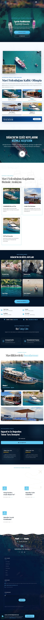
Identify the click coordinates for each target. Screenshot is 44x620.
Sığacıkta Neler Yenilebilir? (30, 493)
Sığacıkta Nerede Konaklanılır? (8, 518)
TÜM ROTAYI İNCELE (21, 301)
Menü (7, 570)
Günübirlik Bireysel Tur (9, 206)
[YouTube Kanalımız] (24, 552)
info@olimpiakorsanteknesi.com (12, 585)
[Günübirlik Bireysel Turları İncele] (11, 195)
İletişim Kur (22, 36)
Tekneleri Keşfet (22, 32)
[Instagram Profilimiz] (22, 552)
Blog (6, 572)
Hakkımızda (8, 563)
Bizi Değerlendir (23, 442)
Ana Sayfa (8, 561)
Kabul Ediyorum (29, 616)
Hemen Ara (37, 119)
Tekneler (7, 566)
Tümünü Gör (22, 438)
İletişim (7, 575)
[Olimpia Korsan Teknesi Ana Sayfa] (5, 2)
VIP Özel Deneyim (8, 236)
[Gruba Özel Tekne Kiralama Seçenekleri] (32, 195)
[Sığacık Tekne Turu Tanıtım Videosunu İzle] (22, 154)
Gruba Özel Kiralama (29, 206)
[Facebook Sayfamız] (19, 552)
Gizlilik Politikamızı (12, 617)
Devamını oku (6, 497)
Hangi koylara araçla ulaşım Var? (9, 493)
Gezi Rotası (8, 568)
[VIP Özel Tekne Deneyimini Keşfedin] (11, 225)
